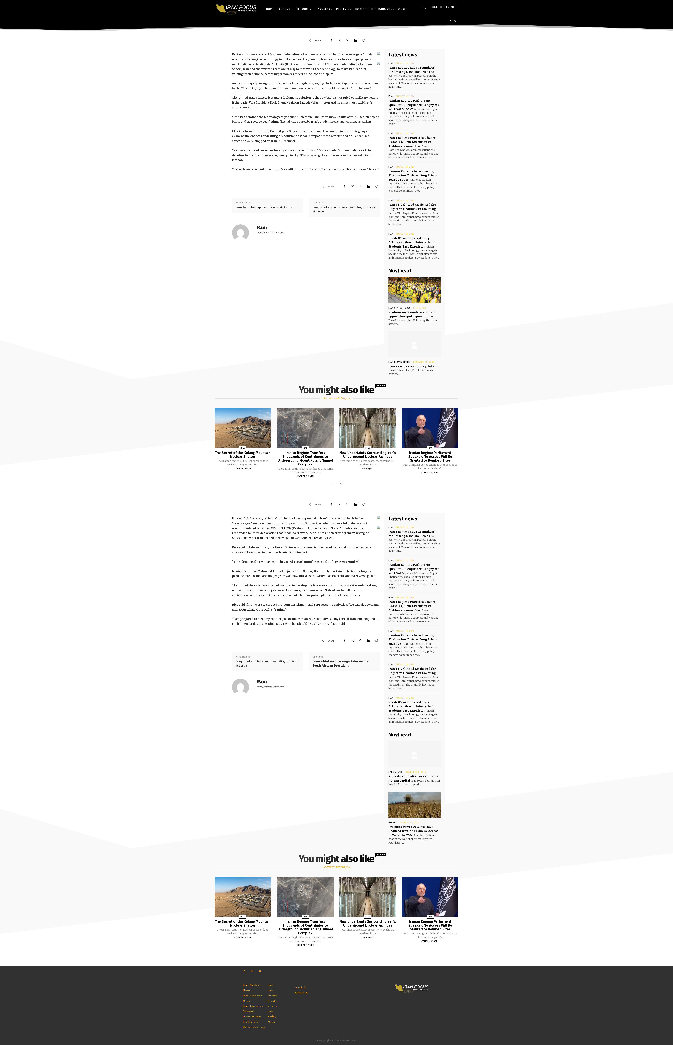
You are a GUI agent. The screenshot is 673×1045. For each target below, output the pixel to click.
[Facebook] (450, 21)
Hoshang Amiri (305, 476)
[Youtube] (260, 971)
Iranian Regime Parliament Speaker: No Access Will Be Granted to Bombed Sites (430, 456)
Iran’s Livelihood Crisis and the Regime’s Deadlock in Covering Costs (412, 209)
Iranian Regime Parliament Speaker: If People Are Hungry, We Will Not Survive (413, 105)
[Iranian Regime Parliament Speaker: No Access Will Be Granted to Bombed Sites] (430, 428)
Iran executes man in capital (410, 366)
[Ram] (242, 232)
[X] (455, 21)
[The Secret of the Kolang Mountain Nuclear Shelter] (243, 428)
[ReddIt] (363, 40)
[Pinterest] (347, 40)
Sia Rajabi (367, 468)
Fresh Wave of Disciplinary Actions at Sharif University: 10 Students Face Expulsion (412, 242)
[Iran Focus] (236, 9)
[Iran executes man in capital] (414, 344)
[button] (424, 7)
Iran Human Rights (399, 362)
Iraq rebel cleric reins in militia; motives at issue (343, 209)
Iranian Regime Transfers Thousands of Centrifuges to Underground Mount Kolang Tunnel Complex (305, 458)
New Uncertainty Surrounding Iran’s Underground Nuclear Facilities (367, 455)
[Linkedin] (355, 40)
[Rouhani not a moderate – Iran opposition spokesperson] (414, 290)
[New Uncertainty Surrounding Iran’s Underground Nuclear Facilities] (367, 428)
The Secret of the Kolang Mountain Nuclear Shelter (243, 455)
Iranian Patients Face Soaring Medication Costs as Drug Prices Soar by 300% (412, 175)
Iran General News (399, 308)
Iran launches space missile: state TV (264, 207)
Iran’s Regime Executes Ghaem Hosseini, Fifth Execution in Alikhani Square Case (411, 142)
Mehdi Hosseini (243, 468)
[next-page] (340, 484)
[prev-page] (331, 484)
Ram (262, 227)
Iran (390, 63)
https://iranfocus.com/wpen (270, 232)
